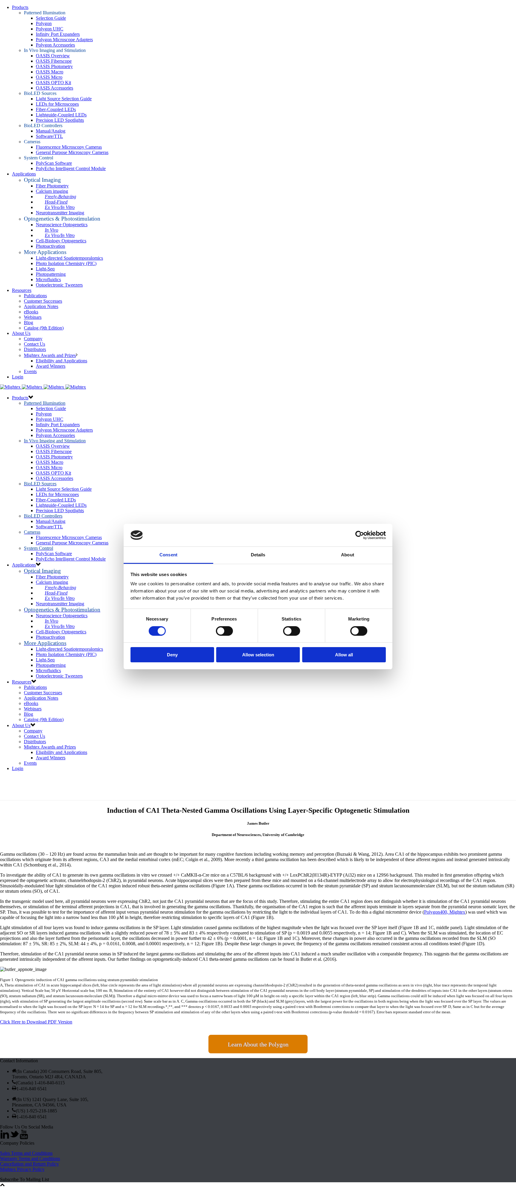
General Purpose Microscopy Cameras (72, 152)
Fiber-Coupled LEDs (56, 109)
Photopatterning (51, 274)
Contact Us (34, 344)
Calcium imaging (52, 191)
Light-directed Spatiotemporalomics (69, 258)
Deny (172, 654)
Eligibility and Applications (61, 360)
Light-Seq (45, 268)
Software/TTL (49, 136)
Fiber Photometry (52, 185)
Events (30, 371)
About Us (21, 333)
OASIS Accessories (54, 87)
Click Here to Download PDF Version (36, 1021)
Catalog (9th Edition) (44, 327)
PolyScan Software (54, 163)
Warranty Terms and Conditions (30, 1158)
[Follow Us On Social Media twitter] (14, 1137)
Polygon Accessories (55, 44)
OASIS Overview (53, 55)
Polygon (44, 23)
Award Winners (50, 366)
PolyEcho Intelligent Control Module (71, 168)
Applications (24, 173)
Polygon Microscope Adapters (64, 39)
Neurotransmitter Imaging (60, 212)
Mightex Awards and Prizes (50, 355)
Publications (35, 295)
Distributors (35, 349)
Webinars (33, 317)
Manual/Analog (50, 130)
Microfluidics (48, 279)
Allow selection (258, 654)
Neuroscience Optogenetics (61, 224)
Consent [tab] (168, 554)
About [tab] (347, 554)
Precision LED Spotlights (60, 120)
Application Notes (41, 306)
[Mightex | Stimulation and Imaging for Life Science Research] (43, 387)
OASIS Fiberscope (54, 61)
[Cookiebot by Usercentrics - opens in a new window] (360, 535)
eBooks (31, 311)
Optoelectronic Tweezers (59, 284)
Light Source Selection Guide (64, 98)
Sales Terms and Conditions (26, 1153)
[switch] (224, 631)
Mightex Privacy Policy (22, 1169)
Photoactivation (50, 246)
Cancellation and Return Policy (29, 1163)
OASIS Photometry (54, 66)
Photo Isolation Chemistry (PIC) (66, 263)
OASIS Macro (49, 71)
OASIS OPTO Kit (53, 82)
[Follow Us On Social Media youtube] (24, 1137)
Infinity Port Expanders (58, 34)
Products (20, 7)
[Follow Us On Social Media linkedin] (5, 1137)
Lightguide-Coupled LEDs (61, 114)
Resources (21, 290)
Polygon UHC (49, 28)
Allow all (344, 654)
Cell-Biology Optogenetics (61, 240)
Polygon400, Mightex (444, 912)
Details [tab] (258, 554)
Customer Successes (43, 301)
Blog (28, 322)
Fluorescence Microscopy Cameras (69, 147)
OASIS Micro (49, 77)
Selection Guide (51, 18)
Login (17, 376)
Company (33, 338)
